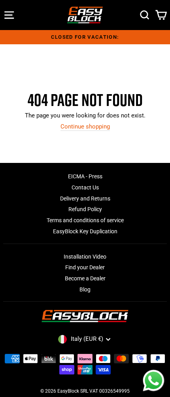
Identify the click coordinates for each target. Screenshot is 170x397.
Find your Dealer (85, 267)
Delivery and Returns (85, 198)
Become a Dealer (85, 278)
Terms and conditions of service (85, 220)
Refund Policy (85, 209)
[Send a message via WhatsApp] (153, 380)
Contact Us (85, 187)
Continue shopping (85, 126)
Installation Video (85, 256)
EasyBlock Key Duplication (85, 231)
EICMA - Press (85, 176)
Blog (85, 289)
